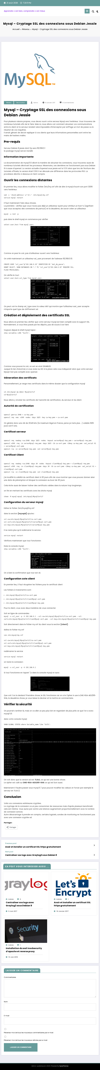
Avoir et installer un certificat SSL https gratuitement (33, 846)
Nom (6, 1002)
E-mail (6, 1016)
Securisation (20, 103)
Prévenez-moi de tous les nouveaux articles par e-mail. (26, 1040)
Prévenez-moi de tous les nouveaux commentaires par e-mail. (29, 1032)
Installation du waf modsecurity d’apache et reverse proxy (24, 950)
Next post (9, 852)
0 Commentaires (68, 103)
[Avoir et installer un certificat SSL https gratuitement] (74, 885)
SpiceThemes (63, 1066)
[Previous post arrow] (94, 845)
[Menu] (87, 11)
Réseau (8, 103)
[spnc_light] (97, 11)
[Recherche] (93, 11)
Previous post (11, 843)
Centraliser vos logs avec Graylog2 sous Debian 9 (31, 855)
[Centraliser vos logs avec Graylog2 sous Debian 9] (26, 885)
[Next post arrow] (94, 855)
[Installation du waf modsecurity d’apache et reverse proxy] (26, 931)
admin (35, 103)
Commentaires (10, 977)
